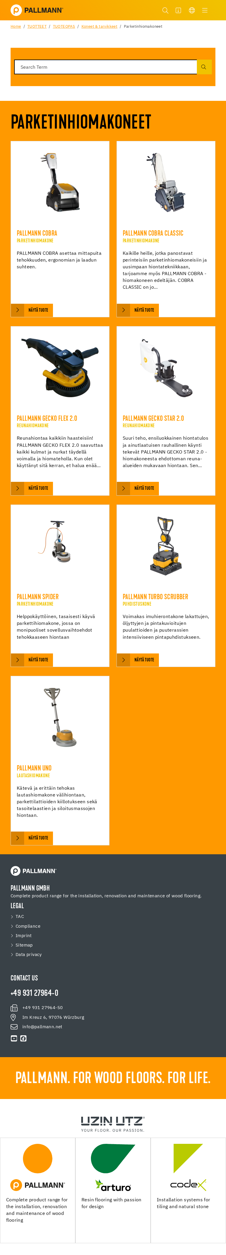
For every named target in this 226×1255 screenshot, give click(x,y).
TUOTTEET (36, 27)
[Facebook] (23, 1038)
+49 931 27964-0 (34, 993)
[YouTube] (14, 1038)
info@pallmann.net (42, 1027)
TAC (20, 917)
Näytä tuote (38, 310)
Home (16, 27)
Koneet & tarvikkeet (100, 27)
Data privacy (29, 955)
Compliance (28, 926)
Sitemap (24, 945)
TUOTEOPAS (64, 27)
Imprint (24, 936)
